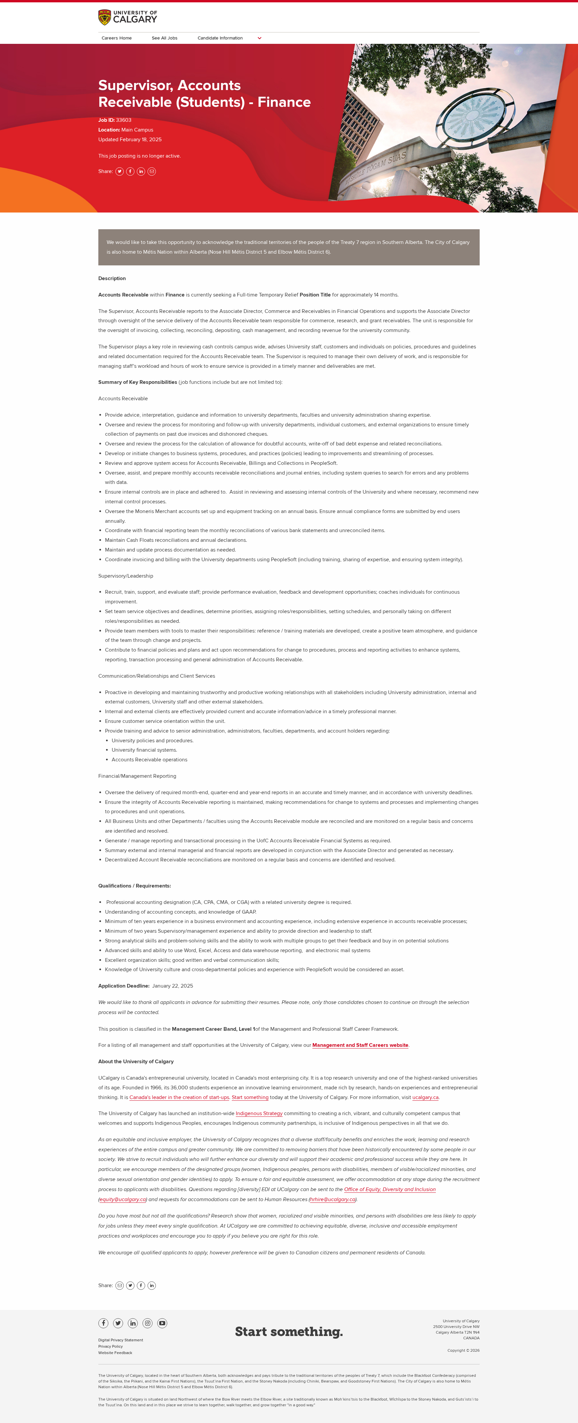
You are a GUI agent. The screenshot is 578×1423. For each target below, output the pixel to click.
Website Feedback (115, 1352)
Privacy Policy (110, 1346)
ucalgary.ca (425, 1097)
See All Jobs (165, 38)
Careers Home (117, 38)
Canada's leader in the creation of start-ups (179, 1097)
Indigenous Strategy (259, 1113)
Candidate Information (220, 38)
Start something (250, 1097)
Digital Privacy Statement (120, 1340)
